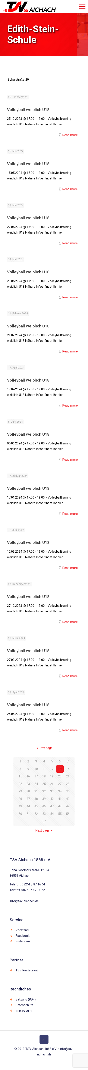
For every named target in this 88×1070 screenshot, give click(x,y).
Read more (70, 135)
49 (67, 806)
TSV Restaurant (27, 970)
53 (44, 814)
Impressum (24, 1010)
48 (60, 806)
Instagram (23, 941)
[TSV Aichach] (29, 6)
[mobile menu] (82, 6)
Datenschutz (24, 1005)
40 (52, 799)
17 (36, 776)
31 (36, 791)
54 (52, 814)
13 (60, 769)
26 (52, 784)
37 (28, 799)
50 (20, 814)
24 (36, 784)
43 (20, 806)
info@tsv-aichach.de (24, 901)
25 (44, 784)
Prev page (46, 748)
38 (36, 799)
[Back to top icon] (44, 1039)
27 (60, 784)
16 (28, 776)
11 (44, 769)
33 (52, 791)
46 (44, 806)
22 (20, 784)
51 (28, 814)
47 (52, 806)
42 (67, 799)
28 (67, 784)
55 (60, 814)
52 (36, 814)
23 (28, 784)
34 (60, 791)
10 (36, 769)
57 (44, 821)
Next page (42, 830)
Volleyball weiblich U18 (28, 109)
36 (20, 799)
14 (67, 769)
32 (44, 791)
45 (36, 806)
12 (52, 769)
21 (67, 776)
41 (60, 799)
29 (20, 791)
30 (28, 791)
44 (28, 806)
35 (67, 791)
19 (52, 776)
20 (60, 776)
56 (67, 814)
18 (44, 776)
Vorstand (22, 930)
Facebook (22, 936)
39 (44, 799)
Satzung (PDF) (26, 999)
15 (20, 776)
